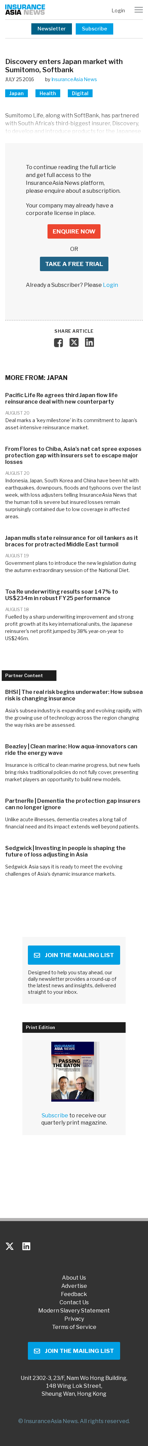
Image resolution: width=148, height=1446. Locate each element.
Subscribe (94, 29)
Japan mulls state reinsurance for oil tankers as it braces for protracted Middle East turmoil (71, 541)
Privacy (74, 1319)
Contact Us (74, 1302)
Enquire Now (74, 231)
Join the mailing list (79, 955)
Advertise (74, 1286)
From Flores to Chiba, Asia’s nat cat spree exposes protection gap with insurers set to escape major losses (73, 455)
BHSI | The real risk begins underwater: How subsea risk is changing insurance (74, 695)
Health (48, 93)
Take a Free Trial (74, 264)
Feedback (74, 1294)
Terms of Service (74, 1327)
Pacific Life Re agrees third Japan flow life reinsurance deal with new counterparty (61, 398)
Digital (80, 93)
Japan (16, 93)
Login (118, 11)
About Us (74, 1278)
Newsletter (52, 29)
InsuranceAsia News (74, 79)
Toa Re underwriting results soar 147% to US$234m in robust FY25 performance (61, 594)
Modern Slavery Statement (74, 1311)
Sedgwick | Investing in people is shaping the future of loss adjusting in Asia (65, 851)
